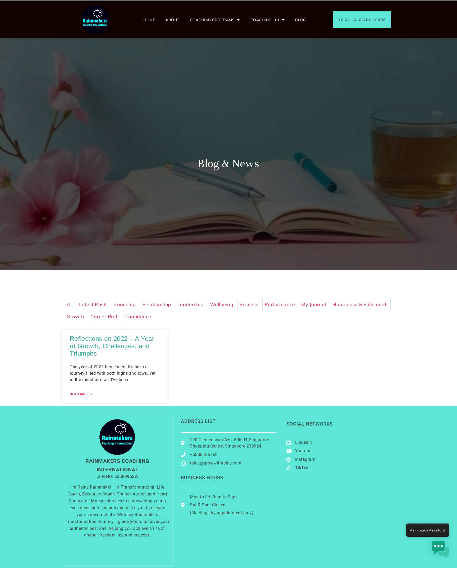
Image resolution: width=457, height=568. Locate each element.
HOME (149, 19)
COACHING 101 (265, 19)
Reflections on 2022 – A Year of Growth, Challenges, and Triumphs (112, 346)
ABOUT (172, 19)
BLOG (300, 19)
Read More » (81, 394)
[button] (440, 550)
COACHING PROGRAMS (212, 19)
